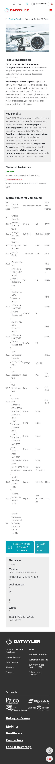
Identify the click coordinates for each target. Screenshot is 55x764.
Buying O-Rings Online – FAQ (36, 666)
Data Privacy (12, 662)
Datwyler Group (18, 718)
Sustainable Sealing (38, 660)
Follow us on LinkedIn (35, 673)
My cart (19, 4)
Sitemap (10, 667)
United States (41, 4)
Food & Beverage (19, 747)
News (31, 650)
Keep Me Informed (38, 655)
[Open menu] (50, 10)
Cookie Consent (13, 657)
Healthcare (14, 733)
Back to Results (16, 19)
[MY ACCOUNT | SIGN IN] (27, 4)
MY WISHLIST (14, 4)
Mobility (12, 726)
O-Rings (45, 19)
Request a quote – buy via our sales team (21, 547)
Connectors (14, 740)
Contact (9, 672)
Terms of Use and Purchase (14, 651)
